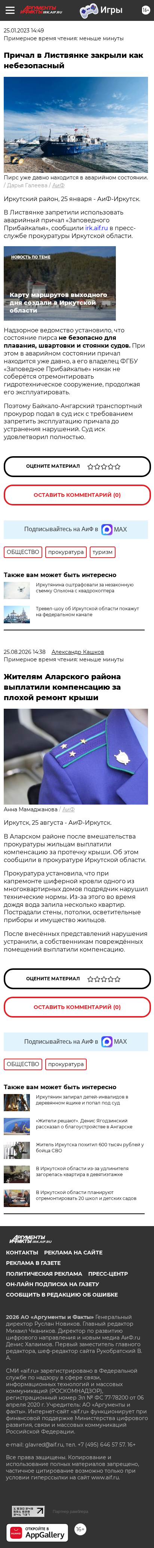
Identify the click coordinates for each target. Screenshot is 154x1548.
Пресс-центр (108, 1273)
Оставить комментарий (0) (77, 495)
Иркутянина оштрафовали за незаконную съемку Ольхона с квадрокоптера (84, 587)
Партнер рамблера (70, 1511)
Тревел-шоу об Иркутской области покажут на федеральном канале (87, 611)
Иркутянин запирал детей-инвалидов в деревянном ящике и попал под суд (82, 1100)
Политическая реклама (44, 1273)
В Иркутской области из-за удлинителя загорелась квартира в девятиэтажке (82, 1171)
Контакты (22, 1252)
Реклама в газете (33, 1263)
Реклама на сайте (73, 1252)
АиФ (58, 185)
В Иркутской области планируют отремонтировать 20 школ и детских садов (86, 1195)
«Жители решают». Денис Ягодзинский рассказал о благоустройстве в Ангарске (84, 1123)
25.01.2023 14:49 (24, 30)
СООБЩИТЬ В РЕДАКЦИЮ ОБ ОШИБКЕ (62, 1294)
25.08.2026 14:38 (25, 652)
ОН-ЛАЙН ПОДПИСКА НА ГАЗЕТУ (52, 1284)
